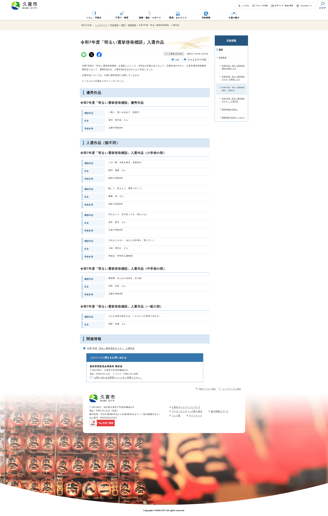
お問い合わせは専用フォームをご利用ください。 (118, 377)
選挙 (123, 25)
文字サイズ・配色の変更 (284, 6)
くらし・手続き (94, 18)
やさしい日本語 (262, 6)
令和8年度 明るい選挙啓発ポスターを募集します (233, 78)
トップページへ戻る (231, 389)
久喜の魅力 (234, 18)
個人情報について (220, 411)
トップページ (101, 25)
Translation (304, 6)
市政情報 (206, 18)
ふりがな (245, 6)
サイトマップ (195, 415)
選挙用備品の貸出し (230, 109)
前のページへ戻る (207, 389)
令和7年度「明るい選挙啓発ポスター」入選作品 (111, 348)
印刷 (177, 60)
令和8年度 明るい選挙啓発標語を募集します (233, 67)
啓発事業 (132, 25)
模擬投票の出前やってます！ (233, 117)
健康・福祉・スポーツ (150, 18)
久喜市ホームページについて (186, 407)
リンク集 (176, 415)
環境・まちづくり (178, 18)
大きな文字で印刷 (197, 59)
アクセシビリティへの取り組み (187, 411)
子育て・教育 (122, 18)
